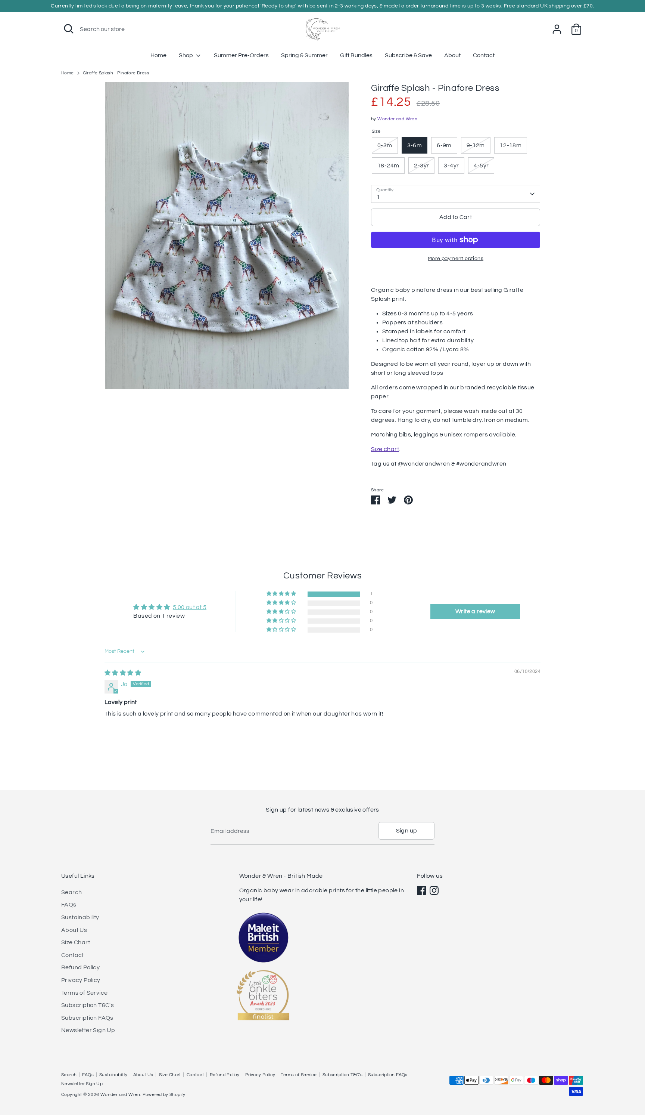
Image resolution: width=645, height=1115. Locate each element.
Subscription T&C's (87, 1005)
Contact (484, 55)
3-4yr (451, 166)
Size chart (385, 449)
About (452, 55)
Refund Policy (80, 967)
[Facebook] (421, 890)
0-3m (384, 145)
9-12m (476, 145)
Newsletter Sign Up (88, 1030)
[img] (123, 673)
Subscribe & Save (408, 55)
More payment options (455, 258)
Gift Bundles (356, 55)
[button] (282, 594)
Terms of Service (84, 993)
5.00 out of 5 (189, 607)
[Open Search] (68, 28)
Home (158, 55)
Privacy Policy (80, 980)
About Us (74, 930)
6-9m (444, 145)
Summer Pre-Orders (241, 55)
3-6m (414, 145)
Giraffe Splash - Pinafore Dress (116, 73)
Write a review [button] (475, 611)
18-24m (388, 166)
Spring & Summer (304, 55)
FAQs (69, 905)
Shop (186, 55)
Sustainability (80, 917)
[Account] (556, 29)
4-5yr (481, 166)
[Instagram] (434, 890)
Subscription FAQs (87, 1018)
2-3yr (421, 166)
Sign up (406, 831)
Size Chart (75, 942)
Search (71, 892)
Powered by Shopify (164, 1094)
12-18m (510, 145)
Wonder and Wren (397, 119)
